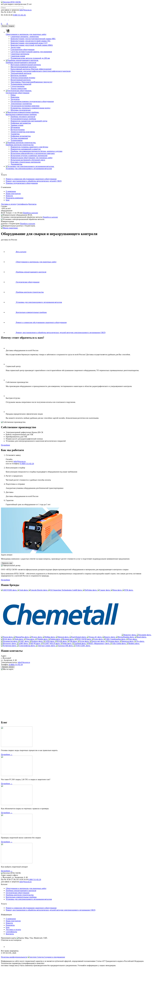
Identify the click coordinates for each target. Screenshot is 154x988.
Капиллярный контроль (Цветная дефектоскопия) (31, 69)
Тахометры (15, 134)
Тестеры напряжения (19, 138)
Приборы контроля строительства (20, 895)
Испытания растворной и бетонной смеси (28, 160)
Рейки (13, 95)
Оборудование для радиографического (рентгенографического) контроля (41, 71)
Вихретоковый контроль (21, 80)
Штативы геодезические (21, 110)
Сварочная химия (18, 56)
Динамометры (16, 164)
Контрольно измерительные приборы (21, 897)
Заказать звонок (8, 667)
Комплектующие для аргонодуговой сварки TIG (30, 41)
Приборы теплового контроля (23, 117)
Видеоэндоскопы (18, 130)
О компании (11, 191)
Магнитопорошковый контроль (23, 67)
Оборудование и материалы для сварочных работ (26, 888)
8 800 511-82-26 (34, 879)
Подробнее (5, 445)
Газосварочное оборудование (23, 49)
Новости (9, 196)
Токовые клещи (17, 125)
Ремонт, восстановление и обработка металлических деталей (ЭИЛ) (34, 181)
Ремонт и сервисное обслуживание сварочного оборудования (31, 179)
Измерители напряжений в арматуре (26, 149)
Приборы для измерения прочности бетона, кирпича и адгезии (36, 151)
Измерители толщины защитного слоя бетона (29, 147)
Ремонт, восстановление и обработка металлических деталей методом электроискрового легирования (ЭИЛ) (50, 910)
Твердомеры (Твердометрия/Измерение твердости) (31, 82)
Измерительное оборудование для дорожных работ (31, 158)
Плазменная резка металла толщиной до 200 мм (30, 58)
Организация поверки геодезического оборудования (32, 101)
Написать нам (7, 563)
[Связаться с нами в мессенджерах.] (19, 986)
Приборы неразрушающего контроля (21, 891)
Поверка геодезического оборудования (22, 183)
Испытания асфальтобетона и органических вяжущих (33, 153)
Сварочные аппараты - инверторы (25, 36)
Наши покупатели (13, 194)
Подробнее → (6, 754)
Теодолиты (15, 99)
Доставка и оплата (8, 204)
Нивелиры (15, 97)
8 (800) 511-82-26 (27, 464)
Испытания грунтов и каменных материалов (29, 156)
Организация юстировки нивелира (25, 106)
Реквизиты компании (14, 198)
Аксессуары (15, 47)
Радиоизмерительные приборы (23, 119)
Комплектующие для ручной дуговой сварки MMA (32, 45)
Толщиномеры (16, 140)
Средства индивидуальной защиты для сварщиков (31, 52)
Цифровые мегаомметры (21, 123)
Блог (8, 200)
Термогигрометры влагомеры (23, 132)
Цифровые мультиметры (21, 136)
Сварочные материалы (20, 54)
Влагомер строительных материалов (26, 162)
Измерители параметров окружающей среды (29, 121)
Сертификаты (22, 204)
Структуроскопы (17, 86)
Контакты (32, 204)
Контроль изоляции (19, 75)
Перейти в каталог (30, 213)
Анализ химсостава (19, 88)
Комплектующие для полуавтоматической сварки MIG (33, 39)
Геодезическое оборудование (17, 893)
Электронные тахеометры (21, 104)
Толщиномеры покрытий (21, 84)
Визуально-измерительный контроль (26, 65)
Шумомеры (15, 127)
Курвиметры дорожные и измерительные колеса (30, 108)
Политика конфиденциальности (14, 957)
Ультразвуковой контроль (21, 73)
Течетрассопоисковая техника (23, 78)
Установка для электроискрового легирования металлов (29, 899)
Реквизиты (10, 925)
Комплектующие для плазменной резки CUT (29, 43)
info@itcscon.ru (25, 10)
